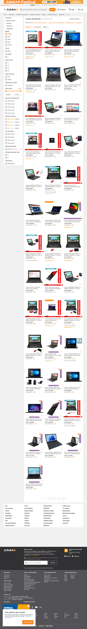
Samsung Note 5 (48, 505)
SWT (65, 616)
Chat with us (7, 575)
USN (75, 616)
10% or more (11, 113)
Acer (9, 36)
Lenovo (10, 34)
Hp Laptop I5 (66, 518)
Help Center (6, 576)
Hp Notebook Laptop (49, 513)
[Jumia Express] (11, 149)
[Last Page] (64, 498)
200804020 (20, 599)
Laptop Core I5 (66, 505)
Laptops (44, 14)
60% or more (11, 137)
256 (9, 76)
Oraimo (36, 614)
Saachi (45, 616)
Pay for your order (8, 584)
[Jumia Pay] (38, 5)
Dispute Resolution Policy (30, 583)
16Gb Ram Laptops (48, 520)
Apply (19, 88)
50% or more (11, 101)
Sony (55, 617)
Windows (10, 85)
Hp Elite (26, 518)
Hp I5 (6, 520)
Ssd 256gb (7, 513)
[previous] (26, 23)
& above (17, 119)
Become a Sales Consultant (50, 577)
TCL (65, 617)
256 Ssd (7, 510)
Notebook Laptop (70, 22)
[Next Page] (59, 498)
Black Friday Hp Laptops (69, 513)
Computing (11, 14)
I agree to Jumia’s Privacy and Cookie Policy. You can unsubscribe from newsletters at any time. (42, 558)
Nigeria (72, 576)
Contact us (6, 578)
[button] (42, 47)
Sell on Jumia (6, 5)
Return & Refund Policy (29, 588)
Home (5, 14)
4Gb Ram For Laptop (49, 510)
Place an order (7, 583)
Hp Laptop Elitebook (10, 523)
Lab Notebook (60, 22)
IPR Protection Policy (29, 579)
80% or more (11, 134)
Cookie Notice (27, 586)
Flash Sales (26, 589)
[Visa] (40, 608)
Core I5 (26, 505)
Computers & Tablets (35, 14)
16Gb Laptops (47, 518)
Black (9, 51)
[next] (80, 23)
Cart (81, 9)
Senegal (72, 577)
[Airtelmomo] (32, 608)
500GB (9, 79)
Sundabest (66, 614)
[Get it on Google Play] (75, 556)
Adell (9, 39)
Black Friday (27, 577)
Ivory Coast (65, 578)
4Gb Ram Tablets (28, 510)
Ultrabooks (9, 26)
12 (8, 65)
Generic (10, 44)
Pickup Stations (7, 587)
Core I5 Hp (65, 523)
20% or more (11, 110)
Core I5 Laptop (9, 508)
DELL (9, 42)
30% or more (11, 107)
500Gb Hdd (46, 508)
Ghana (65, 576)
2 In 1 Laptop (66, 508)
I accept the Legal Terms (34, 555)
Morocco (73, 575)
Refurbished (11, 163)
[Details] (20, 149)
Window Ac (46, 525)
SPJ (65, 613)
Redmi (45, 613)
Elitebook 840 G (48, 515)
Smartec (56, 616)
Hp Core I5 (27, 525)
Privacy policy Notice (29, 585)
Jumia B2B (46, 579)
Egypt (65, 575)
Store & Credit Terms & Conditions (32, 582)
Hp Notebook (8, 515)
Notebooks (61, 14)
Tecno (75, 613)
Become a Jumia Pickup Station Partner (51, 581)
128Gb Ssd (27, 523)
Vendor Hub (47, 576)
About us (26, 575)
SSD (6, 505)
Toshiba (76, 614)
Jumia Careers (27, 576)
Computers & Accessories (22, 14)
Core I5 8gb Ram (28, 508)
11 (8, 62)
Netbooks (9, 23)
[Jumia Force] (44, 5)
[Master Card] (36, 608)
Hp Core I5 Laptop (48, 523)
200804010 (14, 599)
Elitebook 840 (66, 510)
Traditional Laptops (52, 14)
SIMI (55, 614)
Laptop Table (51, 22)
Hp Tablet (26, 515)
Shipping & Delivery (8, 586)
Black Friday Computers (40, 22)
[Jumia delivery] (52, 5)
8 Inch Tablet (66, 520)
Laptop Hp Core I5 (9, 525)
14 (8, 71)
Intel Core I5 (8, 518)
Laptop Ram (79, 22)
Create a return (7, 590)
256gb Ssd (26, 513)
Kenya (65, 580)
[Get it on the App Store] (67, 556)
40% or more (11, 104)
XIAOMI (76, 617)
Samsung (46, 617)
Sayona (56, 613)
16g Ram (26, 520)
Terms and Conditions (29, 580)
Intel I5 (64, 515)
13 (8, 68)
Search (52, 9)
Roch (45, 614)
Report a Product (8, 589)
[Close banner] (28, 606)
